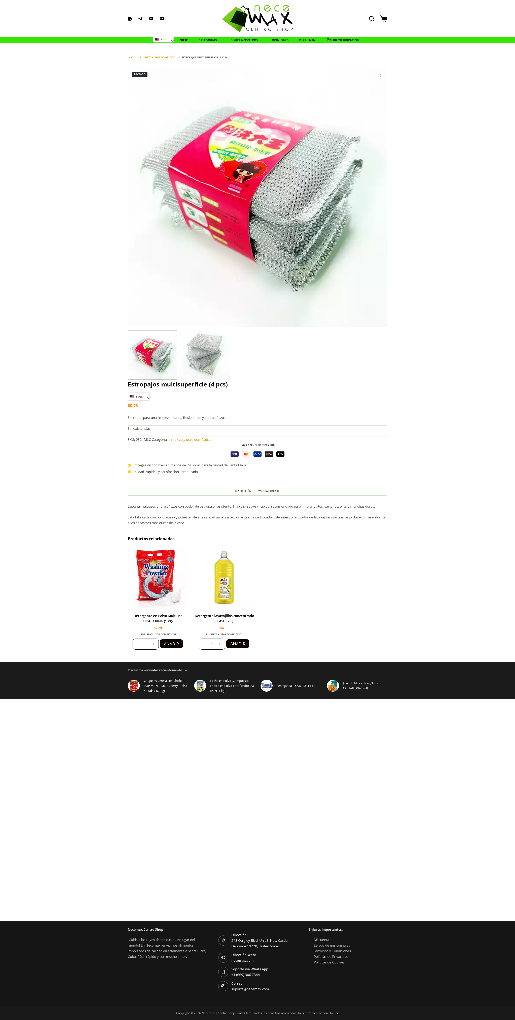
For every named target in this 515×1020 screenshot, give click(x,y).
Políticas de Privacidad (331, 956)
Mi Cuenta (307, 40)
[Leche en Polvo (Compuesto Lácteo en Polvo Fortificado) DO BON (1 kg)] (200, 686)
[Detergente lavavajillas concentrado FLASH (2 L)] (224, 578)
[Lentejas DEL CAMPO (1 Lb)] (267, 686)
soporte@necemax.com (250, 989)
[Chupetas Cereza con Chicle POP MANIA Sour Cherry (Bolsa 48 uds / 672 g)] (134, 686)
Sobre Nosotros (244, 40)
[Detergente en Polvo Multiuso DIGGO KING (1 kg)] (158, 578)
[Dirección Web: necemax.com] (223, 958)
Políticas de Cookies (329, 962)
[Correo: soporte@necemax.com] (223, 986)
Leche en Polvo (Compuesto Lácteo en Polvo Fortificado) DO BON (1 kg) (232, 686)
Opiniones (280, 40)
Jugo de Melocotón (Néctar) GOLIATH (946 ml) (361, 685)
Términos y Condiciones (332, 951)
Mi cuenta (321, 939)
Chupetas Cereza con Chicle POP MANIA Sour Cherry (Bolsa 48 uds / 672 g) (165, 686)
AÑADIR (171, 643)
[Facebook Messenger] (151, 19)
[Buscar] (371, 18)
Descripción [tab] (243, 491)
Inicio (183, 40)
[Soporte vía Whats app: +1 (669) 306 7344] (223, 972)
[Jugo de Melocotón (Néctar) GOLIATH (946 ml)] (333, 686)
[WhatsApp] (130, 19)
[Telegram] (140, 19)
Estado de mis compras (332, 945)
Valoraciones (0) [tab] (269, 491)
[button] (343, 40)
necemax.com (242, 960)
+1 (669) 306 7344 (245, 974)
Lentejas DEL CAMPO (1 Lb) (295, 686)
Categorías (208, 40)
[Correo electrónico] (162, 19)
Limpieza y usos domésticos (190, 439)
